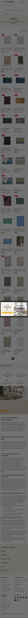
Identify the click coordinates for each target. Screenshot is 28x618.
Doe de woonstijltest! (7, 312)
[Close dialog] (26, 303)
